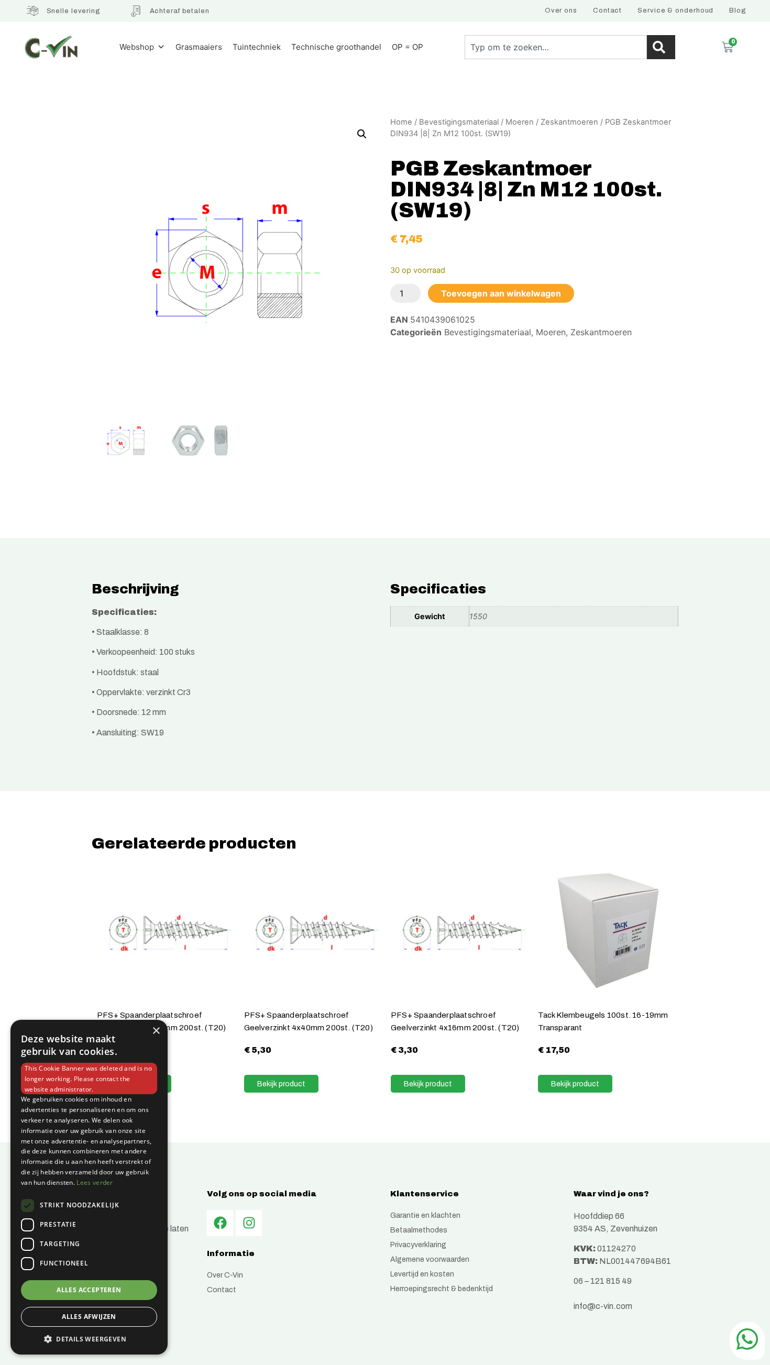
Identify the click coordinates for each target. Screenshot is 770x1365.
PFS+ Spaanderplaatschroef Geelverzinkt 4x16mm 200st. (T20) (455, 1021)
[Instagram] (249, 1223)
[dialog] (89, 1187)
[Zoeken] (661, 47)
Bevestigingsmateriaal (459, 122)
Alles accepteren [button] (89, 1289)
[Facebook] (220, 1223)
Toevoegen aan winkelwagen (501, 293)
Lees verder (94, 1182)
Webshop (136, 47)
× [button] (156, 1031)
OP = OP (407, 47)
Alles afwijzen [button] (89, 1316)
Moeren (519, 122)
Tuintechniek (257, 47)
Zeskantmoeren (569, 122)
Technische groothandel (336, 47)
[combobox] (556, 47)
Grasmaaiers (198, 47)
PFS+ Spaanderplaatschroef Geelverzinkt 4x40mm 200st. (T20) (308, 1021)
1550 (478, 616)
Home (401, 122)
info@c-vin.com (603, 1306)
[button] (362, 134)
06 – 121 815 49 (603, 1280)
